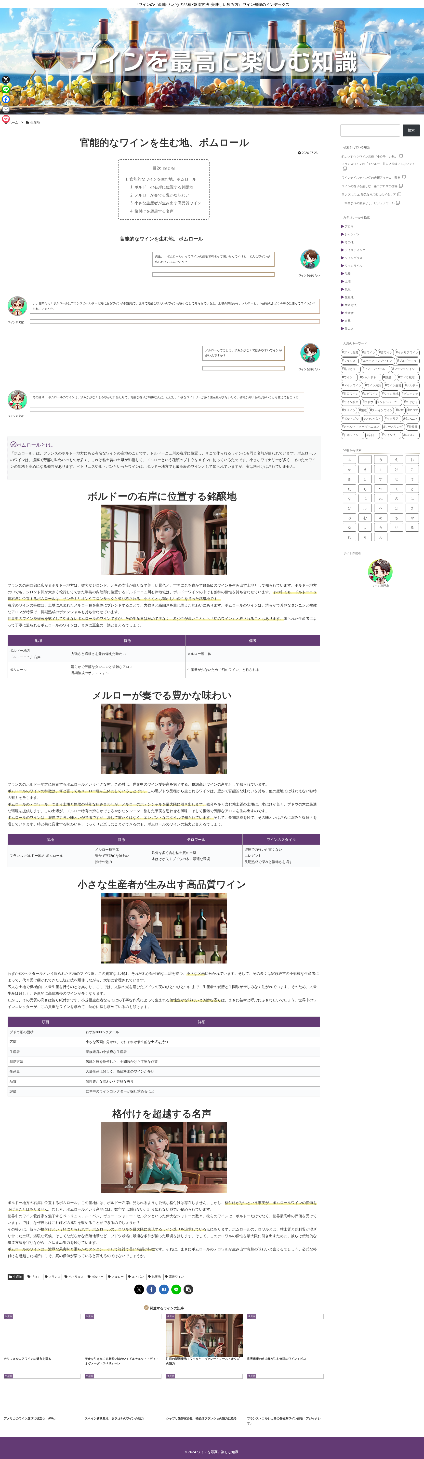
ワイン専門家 (380, 586)
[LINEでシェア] (176, 1289)
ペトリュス (76, 1276)
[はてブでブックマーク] (164, 1289)
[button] (188, 1289)
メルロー (118, 1276)
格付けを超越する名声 (154, 211)
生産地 (17, 1276)
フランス (54, 1276)
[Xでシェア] (139, 1289)
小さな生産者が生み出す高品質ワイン (167, 203)
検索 (411, 130)
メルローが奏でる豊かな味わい (161, 195)
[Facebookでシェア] (151, 1289)
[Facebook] (6, 99)
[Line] (6, 89)
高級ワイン (176, 1276)
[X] (6, 80)
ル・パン (138, 1276)
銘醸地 (156, 1276)
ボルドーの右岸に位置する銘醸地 (163, 187)
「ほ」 (36, 1276)
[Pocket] (6, 119)
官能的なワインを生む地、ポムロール (163, 179)
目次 (156, 168)
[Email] (6, 109)
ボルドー (98, 1276)
